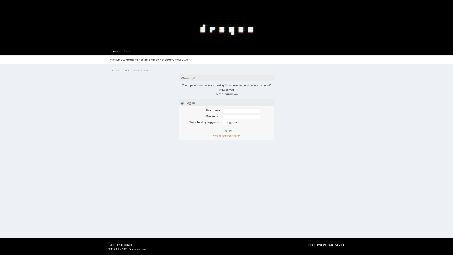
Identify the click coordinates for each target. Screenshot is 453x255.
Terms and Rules (324, 244)
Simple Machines (137, 249)
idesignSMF (127, 244)
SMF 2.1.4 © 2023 (117, 249)
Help (311, 244)
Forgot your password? (226, 135)
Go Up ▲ (340, 244)
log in (187, 60)
